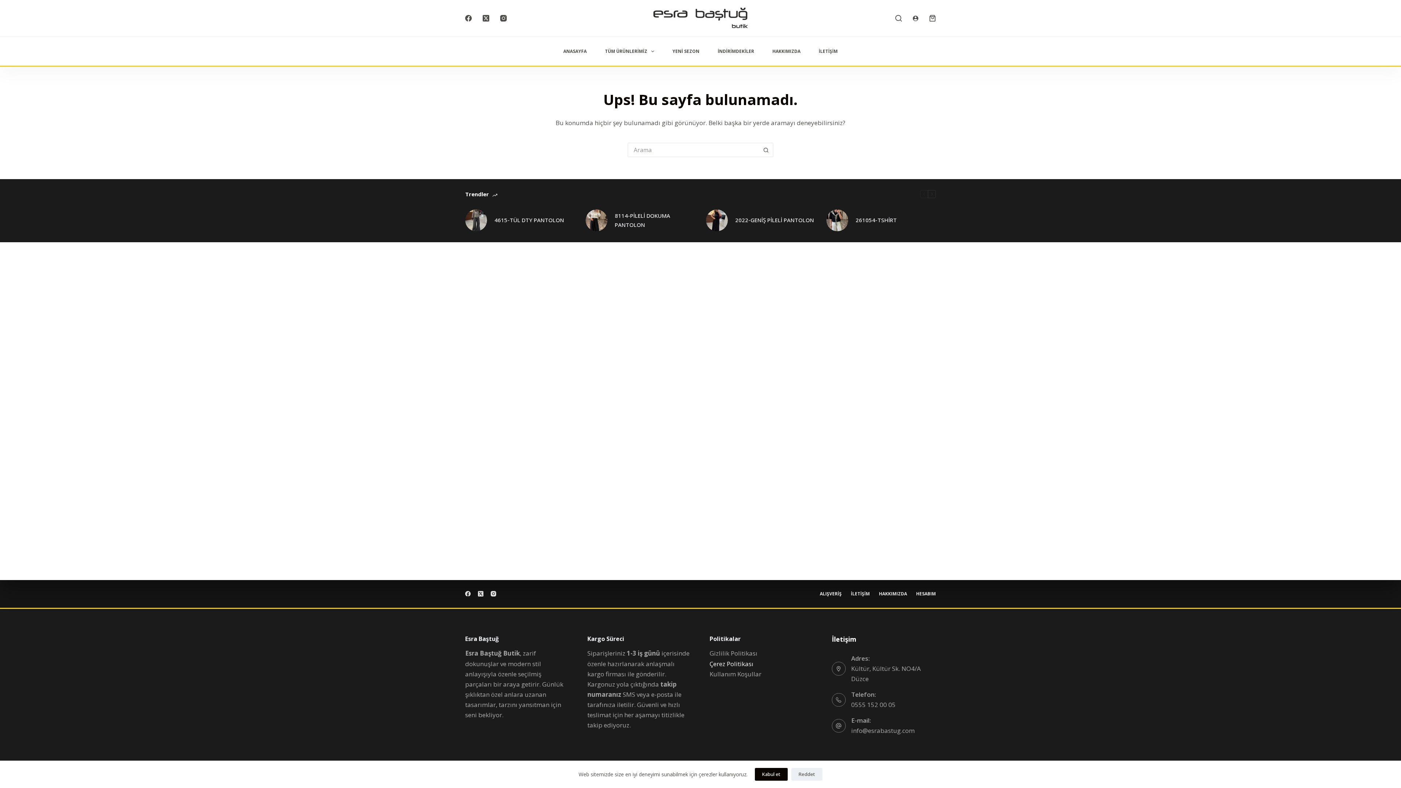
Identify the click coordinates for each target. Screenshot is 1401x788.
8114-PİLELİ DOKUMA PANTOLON (642, 220)
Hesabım (926, 594)
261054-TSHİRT (876, 220)
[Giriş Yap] (915, 18)
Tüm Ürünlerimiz (626, 51)
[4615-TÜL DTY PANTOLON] (476, 220)
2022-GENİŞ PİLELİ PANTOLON (774, 220)
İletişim (828, 51)
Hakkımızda (786, 51)
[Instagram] (503, 18)
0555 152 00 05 (873, 704)
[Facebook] (468, 18)
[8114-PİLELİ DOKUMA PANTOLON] (596, 220)
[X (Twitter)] (486, 18)
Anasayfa (575, 51)
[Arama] (898, 18)
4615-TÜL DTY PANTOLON (529, 220)
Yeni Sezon (685, 51)
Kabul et (771, 774)
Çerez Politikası (731, 664)
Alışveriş (831, 594)
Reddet (807, 774)
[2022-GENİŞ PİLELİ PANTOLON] (717, 220)
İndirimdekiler (736, 51)
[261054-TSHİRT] (837, 220)
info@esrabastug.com (883, 730)
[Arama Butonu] (766, 150)
